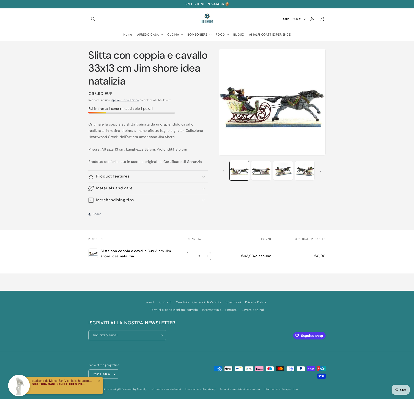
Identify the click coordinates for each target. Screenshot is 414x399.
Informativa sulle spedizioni (281, 389)
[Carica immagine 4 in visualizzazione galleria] (305, 171)
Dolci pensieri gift (110, 389)
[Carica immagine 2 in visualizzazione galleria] (261, 171)
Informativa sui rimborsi (219, 310)
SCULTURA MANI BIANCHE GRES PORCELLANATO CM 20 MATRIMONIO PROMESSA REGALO (59, 382)
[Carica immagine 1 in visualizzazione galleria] (239, 171)
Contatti (165, 302)
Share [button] (97, 214)
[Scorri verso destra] (321, 171)
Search (150, 302)
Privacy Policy (255, 302)
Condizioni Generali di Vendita (198, 302)
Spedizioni (233, 302)
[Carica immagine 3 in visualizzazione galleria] (283, 171)
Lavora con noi (253, 310)
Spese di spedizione (125, 100)
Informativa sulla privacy (200, 389)
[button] (93, 19)
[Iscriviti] (161, 335)
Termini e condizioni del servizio (174, 310)
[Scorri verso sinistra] (223, 171)
